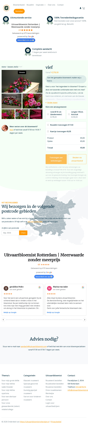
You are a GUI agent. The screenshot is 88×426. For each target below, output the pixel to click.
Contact (60, 5)
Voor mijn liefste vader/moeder (8, 385)
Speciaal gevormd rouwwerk (31, 385)
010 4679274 (81, 387)
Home (4, 67)
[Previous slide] (3, 320)
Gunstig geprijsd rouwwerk (30, 392)
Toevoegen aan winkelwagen (56, 159)
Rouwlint (30, 5)
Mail (11, 130)
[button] (51, 102)
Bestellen (19, 11)
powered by (44, 272)
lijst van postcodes (35, 221)
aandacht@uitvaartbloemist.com (34, 346)
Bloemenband (18, 5)
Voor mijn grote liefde (10, 380)
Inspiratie (40, 5)
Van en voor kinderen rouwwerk (32, 398)
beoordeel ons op (24, 40)
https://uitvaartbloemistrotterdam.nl (34, 422)
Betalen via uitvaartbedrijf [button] (77, 159)
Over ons (51, 5)
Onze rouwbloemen (53, 390)
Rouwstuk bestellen (53, 387)
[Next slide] (84, 320)
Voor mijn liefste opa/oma (8, 392)
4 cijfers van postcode (10, 228)
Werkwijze (50, 393)
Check (23, 233)
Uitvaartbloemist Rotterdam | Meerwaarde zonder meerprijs (25, 25)
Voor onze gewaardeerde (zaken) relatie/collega (11, 406)
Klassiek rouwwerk (31, 380)
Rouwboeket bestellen (55, 384)
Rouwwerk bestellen (54, 380)
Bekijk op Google (10, 312)
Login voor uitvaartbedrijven (52, 404)
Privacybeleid (56, 422)
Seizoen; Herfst (13, 67)
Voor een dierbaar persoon (9, 398)
